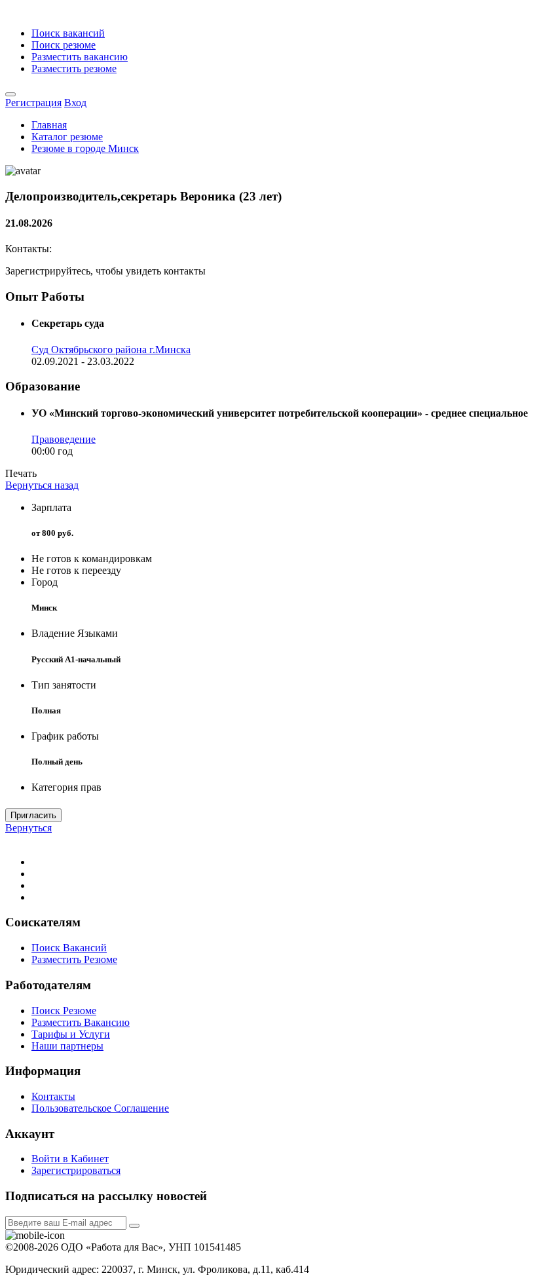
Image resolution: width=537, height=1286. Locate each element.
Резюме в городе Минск (85, 148)
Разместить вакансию (79, 56)
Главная (49, 124)
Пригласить (33, 815)
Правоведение (63, 439)
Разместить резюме (74, 68)
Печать (21, 473)
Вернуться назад (42, 485)
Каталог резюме (67, 136)
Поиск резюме (63, 44)
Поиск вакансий (68, 33)
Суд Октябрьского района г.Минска (111, 349)
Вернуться (28, 827)
